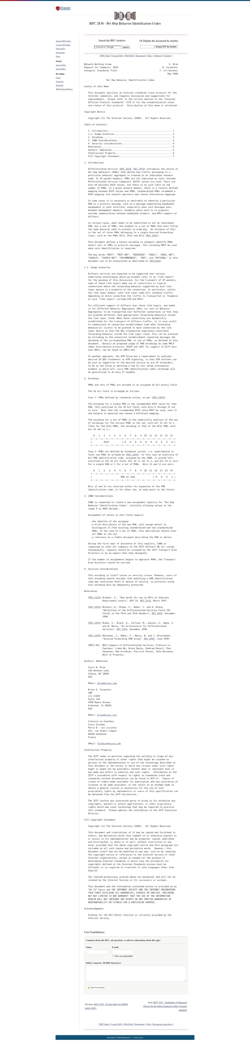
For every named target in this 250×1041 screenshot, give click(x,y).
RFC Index (105, 55)
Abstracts (158, 55)
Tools (58, 56)
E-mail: (115, 947)
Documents (60, 52)
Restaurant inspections (162, 1024)
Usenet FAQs (117, 55)
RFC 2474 (126, 169)
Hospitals (59, 85)
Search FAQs (61, 65)
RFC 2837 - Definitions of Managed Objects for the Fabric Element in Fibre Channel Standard (165, 1006)
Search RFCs (61, 69)
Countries (60, 81)
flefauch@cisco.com (109, 743)
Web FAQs (129, 55)
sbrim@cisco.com (107, 683)
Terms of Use (138, 1037)
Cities (58, 77)
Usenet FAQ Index (63, 45)
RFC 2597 (152, 235)
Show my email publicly (124, 956)
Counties (167, 55)
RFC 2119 (94, 597)
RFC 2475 (139, 169)
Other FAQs (60, 48)
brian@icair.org (107, 715)
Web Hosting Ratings (64, 89)
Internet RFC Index (63, 41)
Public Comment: (103, 962)
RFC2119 (155, 261)
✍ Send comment (96, 987)
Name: (89, 947)
